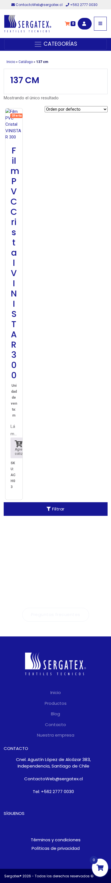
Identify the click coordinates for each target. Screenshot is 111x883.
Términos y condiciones (56, 840)
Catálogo (25, 62)
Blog (55, 714)
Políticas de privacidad (56, 848)
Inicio (11, 62)
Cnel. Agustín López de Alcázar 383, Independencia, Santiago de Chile (53, 762)
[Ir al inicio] (27, 24)
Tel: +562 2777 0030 (53, 791)
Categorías (59, 44)
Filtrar (58, 509)
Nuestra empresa (55, 735)
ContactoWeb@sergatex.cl (39, 4)
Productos (56, 703)
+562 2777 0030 (83, 4)
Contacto (55, 725)
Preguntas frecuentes (55, 614)
